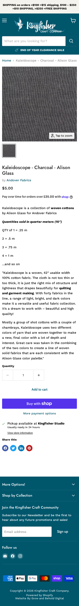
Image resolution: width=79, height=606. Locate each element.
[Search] (71, 41)
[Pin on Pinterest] (29, 448)
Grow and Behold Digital (47, 598)
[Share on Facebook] (5, 448)
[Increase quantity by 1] (38, 375)
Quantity (8, 366)
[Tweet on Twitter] (13, 448)
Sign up (62, 531)
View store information (20, 432)
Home (6, 60)
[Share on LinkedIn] (21, 448)
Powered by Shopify (39, 595)
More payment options (39, 413)
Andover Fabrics (19, 180)
